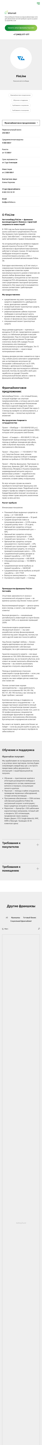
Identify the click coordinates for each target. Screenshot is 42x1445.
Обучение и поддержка (20, 100)
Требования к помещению (20, 110)
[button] (21, 28)
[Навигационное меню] (38, 3)
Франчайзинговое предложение (20, 95)
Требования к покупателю (20, 105)
